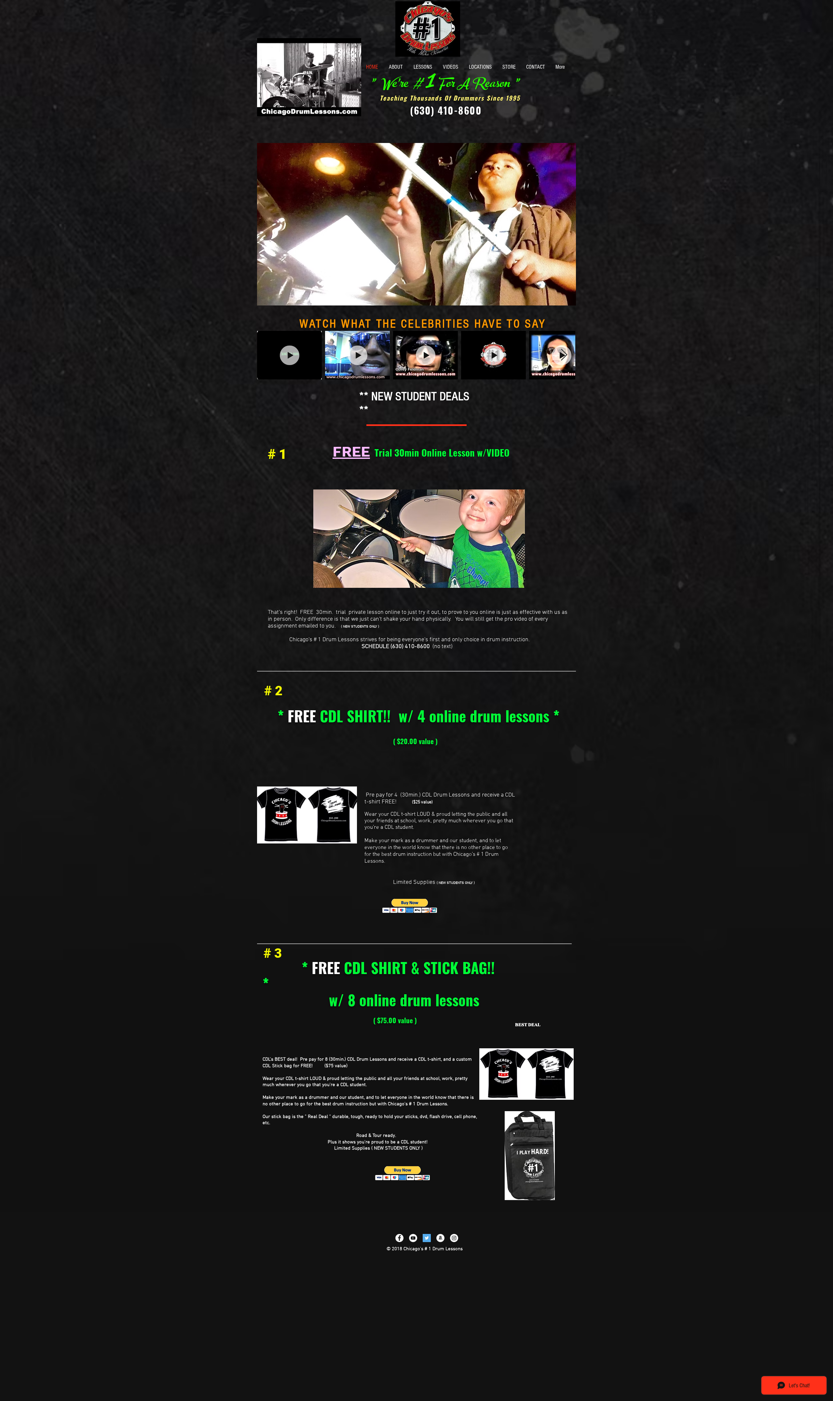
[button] (353, 109)
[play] (560, 299)
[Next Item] (564, 355)
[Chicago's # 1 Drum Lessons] (413, 1238)
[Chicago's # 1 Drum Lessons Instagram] (454, 1238)
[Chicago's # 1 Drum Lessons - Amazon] (440, 1238)
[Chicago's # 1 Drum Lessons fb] (399, 1238)
